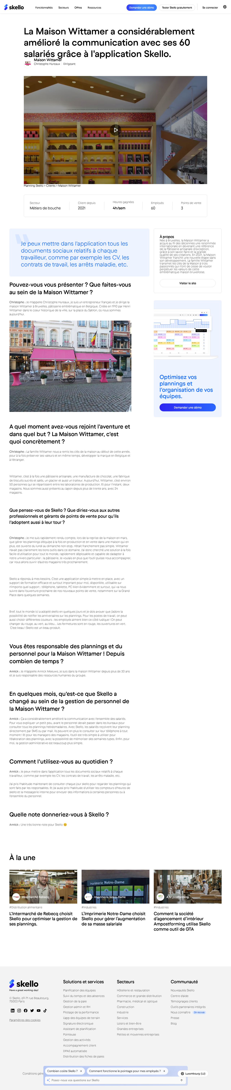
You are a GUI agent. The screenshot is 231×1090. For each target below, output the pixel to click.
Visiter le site (187, 283)
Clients (50, 185)
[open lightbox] (115, 130)
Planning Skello (33, 185)
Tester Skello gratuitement (177, 7)
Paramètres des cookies (24, 1020)
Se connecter (210, 7)
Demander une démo (188, 407)
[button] (44, 7)
